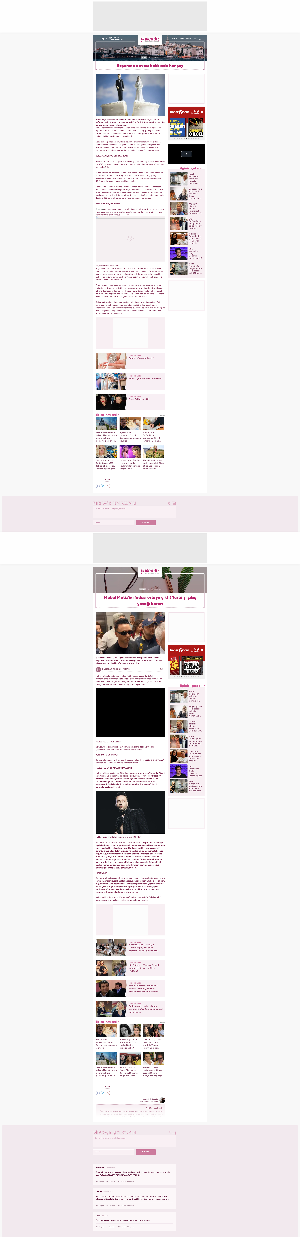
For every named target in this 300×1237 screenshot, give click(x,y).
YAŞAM (188, 38)
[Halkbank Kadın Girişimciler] (116, 39)
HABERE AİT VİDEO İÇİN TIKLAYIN (132, 669)
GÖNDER (145, 523)
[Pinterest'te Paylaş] (108, 486)
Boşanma (100, 209)
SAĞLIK (182, 38)
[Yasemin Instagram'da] (102, 39)
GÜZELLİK (175, 38)
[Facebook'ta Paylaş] (98, 486)
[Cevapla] (111, 1181)
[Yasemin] (150, 40)
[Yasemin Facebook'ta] (99, 39)
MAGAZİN (142, 589)
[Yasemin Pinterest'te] (106, 39)
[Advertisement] (130, 332)
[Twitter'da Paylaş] (103, 486)
